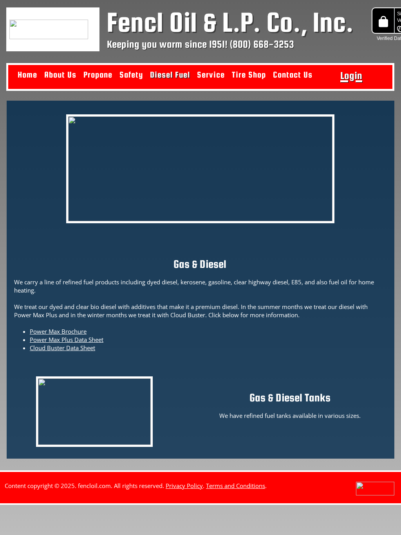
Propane (97, 75)
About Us (60, 75)
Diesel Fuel (170, 75)
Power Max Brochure (58, 331)
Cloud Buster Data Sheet (62, 348)
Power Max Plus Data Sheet (66, 339)
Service (211, 75)
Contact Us (292, 75)
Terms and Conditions (235, 486)
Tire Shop (249, 75)
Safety (131, 75)
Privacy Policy (184, 486)
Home (27, 75)
